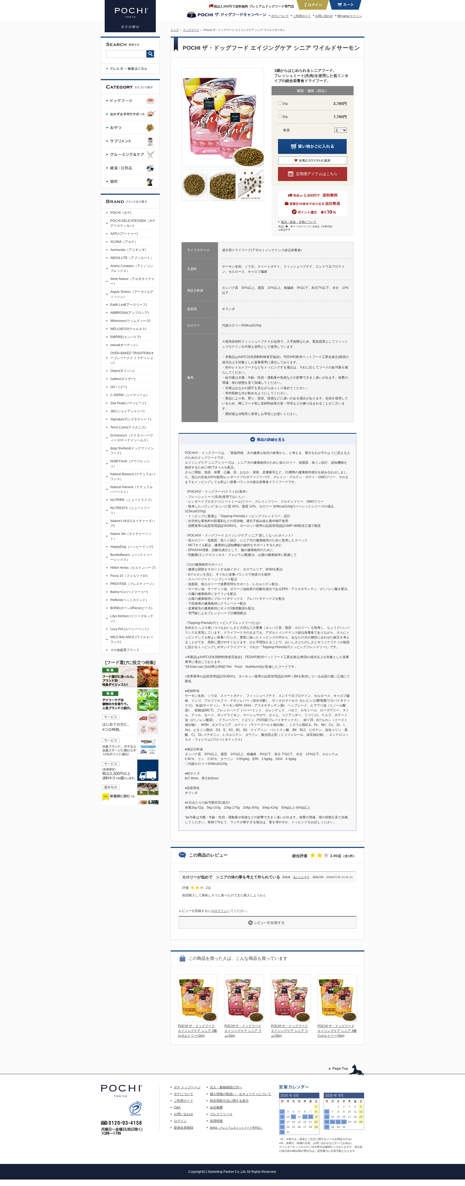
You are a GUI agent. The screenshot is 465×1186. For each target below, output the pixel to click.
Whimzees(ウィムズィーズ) (130, 321)
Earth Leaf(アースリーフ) (128, 305)
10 (288, 1116)
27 (305, 1126)
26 (299, 1126)
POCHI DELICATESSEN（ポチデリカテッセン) (133, 223)
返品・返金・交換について (298, 221)
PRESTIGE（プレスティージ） (133, 584)
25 (293, 1126)
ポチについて (280, 15)
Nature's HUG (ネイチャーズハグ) (132, 523)
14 (310, 1116)
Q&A (177, 1107)
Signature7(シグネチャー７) (130, 419)
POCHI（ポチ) (120, 213)
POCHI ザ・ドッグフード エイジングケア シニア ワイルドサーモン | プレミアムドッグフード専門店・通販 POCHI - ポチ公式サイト (130, 16)
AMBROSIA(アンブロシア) (129, 313)
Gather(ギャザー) (122, 379)
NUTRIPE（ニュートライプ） (132, 500)
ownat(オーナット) (124, 345)
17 (288, 1121)
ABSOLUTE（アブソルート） (131, 258)
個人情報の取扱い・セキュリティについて (240, 1094)
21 (310, 1121)
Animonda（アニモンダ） (129, 250)
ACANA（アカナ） (124, 242)
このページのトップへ (346, 1069)
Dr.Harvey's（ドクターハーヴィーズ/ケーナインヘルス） (131, 438)
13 (305, 1116)
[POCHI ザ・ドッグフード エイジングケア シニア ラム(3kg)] (291, 1020)
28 (310, 1126)
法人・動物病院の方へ (226, 1087)
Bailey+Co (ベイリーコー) (129, 592)
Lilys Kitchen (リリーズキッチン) (131, 618)
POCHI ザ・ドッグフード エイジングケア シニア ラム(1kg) (243, 1031)
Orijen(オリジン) (122, 371)
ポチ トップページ (187, 1087)
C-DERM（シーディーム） (129, 395)
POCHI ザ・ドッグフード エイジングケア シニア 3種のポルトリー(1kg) (197, 1031)
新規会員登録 (183, 1128)
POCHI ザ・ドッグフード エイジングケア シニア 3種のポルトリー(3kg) (337, 1031)
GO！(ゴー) (118, 387)
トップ (175, 30)
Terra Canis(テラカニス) (128, 427)
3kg (285, 117)
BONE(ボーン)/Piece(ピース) (131, 608)
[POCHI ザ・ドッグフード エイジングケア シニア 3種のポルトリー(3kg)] (337, 1020)
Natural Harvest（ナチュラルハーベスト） (131, 489)
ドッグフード (191, 30)
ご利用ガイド (302, 15)
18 (293, 1121)
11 (293, 1116)
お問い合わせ (324, 15)
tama (236, 1128)
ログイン (220, 911)
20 (305, 1121)
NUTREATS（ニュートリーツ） (130, 510)
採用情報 (216, 1121)
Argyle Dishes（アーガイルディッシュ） (131, 294)
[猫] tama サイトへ (349, 15)
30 (282, 1132)
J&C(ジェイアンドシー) (127, 411)
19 (299, 1121)
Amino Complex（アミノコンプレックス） (131, 268)
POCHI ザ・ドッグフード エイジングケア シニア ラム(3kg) (289, 1031)
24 (288, 1126)
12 (299, 1116)
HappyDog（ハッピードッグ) (131, 547)
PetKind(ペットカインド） (129, 600)
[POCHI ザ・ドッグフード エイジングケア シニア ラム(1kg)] (244, 1020)
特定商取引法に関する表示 (229, 1101)
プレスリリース (221, 1114)
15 (316, 1116)
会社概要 (216, 1107)
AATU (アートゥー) (124, 234)
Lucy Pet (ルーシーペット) (129, 629)
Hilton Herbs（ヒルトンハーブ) (133, 568)
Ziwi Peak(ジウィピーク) (128, 403)
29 (316, 1126)
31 (288, 1132)
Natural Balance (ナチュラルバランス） (132, 476)
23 (282, 1126)
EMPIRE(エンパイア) (125, 337)
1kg (285, 103)
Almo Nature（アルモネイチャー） (132, 281)
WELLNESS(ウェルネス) (128, 329)
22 (316, 1121)
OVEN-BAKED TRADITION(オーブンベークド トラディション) (132, 358)
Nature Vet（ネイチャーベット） (131, 536)
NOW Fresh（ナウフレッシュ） (130, 463)
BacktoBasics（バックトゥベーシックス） (131, 557)
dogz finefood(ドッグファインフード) (132, 450)
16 (282, 1121)
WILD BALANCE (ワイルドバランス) (131, 639)
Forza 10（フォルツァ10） (130, 576)
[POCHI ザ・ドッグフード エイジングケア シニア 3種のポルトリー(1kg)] (197, 1020)
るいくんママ (301, 877)
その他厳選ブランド (124, 650)
